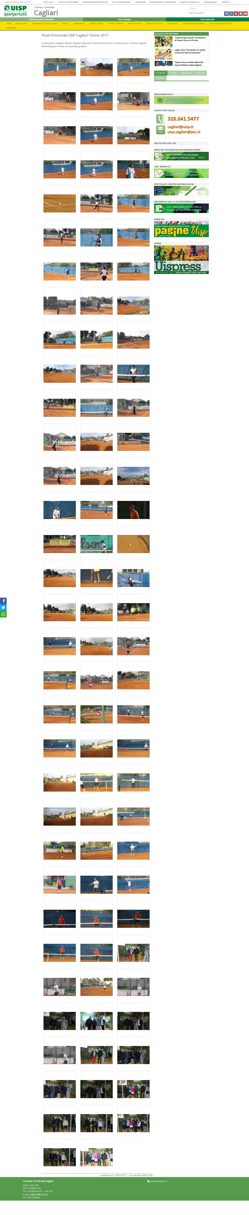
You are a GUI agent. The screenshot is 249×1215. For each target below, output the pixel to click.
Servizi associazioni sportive (95, 2)
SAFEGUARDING (210, 2)
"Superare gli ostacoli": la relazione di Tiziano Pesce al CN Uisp (190, 39)
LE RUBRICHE (172, 23)
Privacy (225, 2)
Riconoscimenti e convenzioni (163, 2)
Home (8, 23)
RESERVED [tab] (160, 78)
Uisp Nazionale (207, 19)
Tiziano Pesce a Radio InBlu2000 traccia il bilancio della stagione (189, 63)
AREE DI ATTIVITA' (134, 23)
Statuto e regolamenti (68, 2)
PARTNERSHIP (11, 28)
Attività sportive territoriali (41, 19)
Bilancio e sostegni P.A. (190, 2)
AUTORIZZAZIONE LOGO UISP (221, 23)
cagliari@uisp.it (39, 1194)
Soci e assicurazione (121, 2)
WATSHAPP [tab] (200, 73)
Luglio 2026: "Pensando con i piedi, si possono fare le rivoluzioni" (190, 51)
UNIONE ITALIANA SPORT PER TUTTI (17, 2)
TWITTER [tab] (173, 73)
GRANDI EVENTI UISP (153, 23)
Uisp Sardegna (124, 19)
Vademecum (140, 2)
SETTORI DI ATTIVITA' (115, 23)
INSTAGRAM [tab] (186, 73)
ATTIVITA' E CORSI (95, 23)
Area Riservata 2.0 (158, 1181)
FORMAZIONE (78, 23)
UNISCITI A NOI (21, 23)
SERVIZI (65, 23)
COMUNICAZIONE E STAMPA (193, 23)
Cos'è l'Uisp (48, 2)
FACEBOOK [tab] (160, 73)
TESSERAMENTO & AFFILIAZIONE (44, 23)
